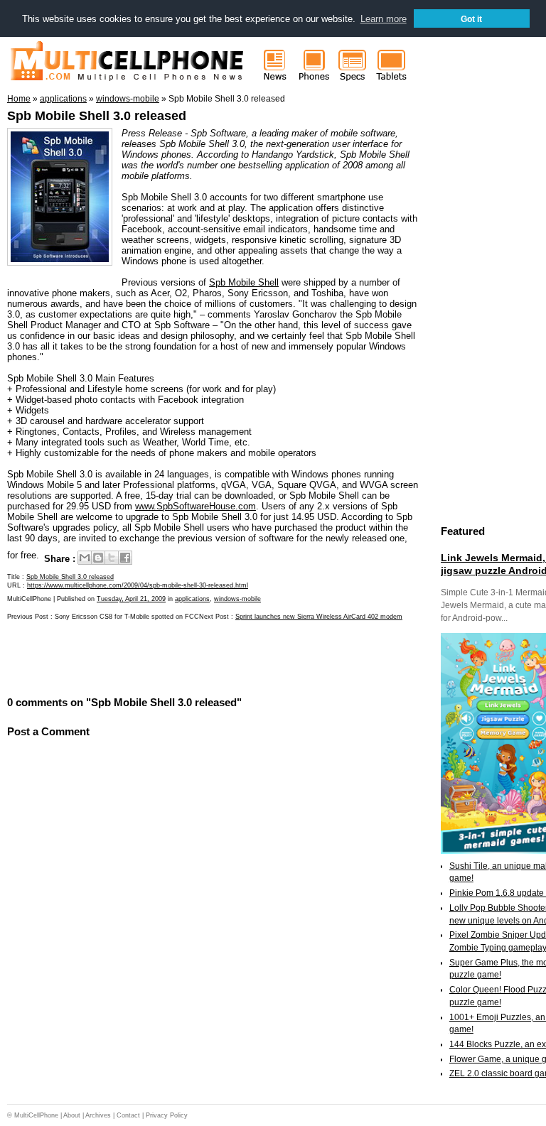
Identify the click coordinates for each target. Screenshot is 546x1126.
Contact (128, 1115)
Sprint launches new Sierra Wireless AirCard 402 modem (318, 616)
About (71, 1115)
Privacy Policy (167, 1115)
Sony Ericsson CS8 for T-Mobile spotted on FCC (127, 616)
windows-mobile (237, 598)
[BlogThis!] (98, 558)
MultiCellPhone (36, 1115)
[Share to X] (112, 558)
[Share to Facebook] (125, 558)
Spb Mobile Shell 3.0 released (96, 116)
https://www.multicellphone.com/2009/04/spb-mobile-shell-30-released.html (137, 585)
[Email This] (84, 558)
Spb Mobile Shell (244, 282)
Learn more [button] (383, 18)
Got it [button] (471, 18)
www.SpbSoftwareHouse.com (195, 506)
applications (192, 598)
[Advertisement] (173, 657)
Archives (98, 1115)
